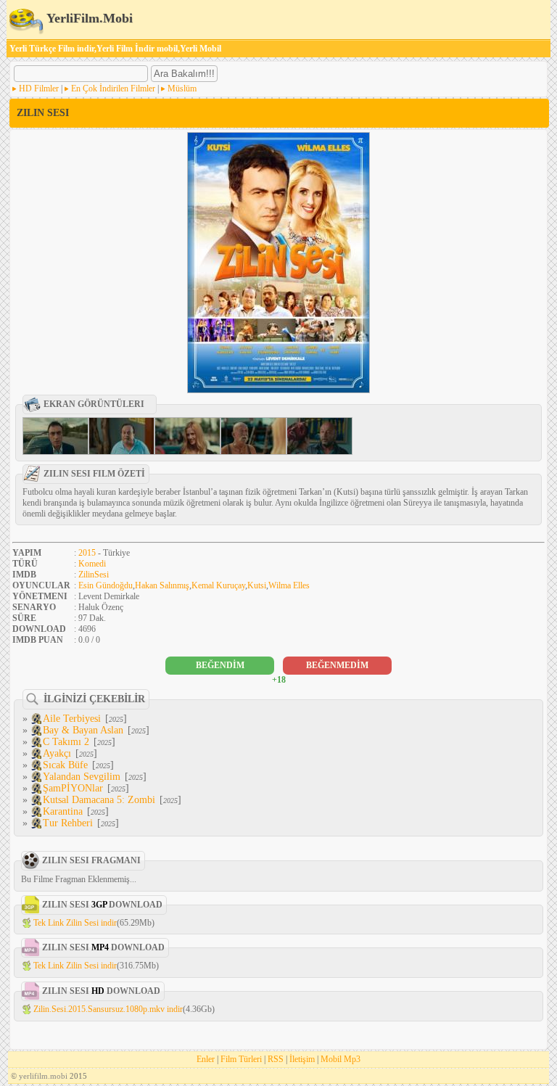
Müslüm (182, 88)
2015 (87, 553)
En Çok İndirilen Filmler (113, 88)
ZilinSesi (93, 574)
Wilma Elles (289, 585)
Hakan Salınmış (162, 585)
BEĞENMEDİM (337, 665)
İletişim (302, 1059)
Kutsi (256, 585)
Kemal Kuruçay (218, 585)
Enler (206, 1059)
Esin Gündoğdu (105, 585)
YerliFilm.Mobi (88, 18)
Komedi (92, 564)
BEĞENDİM (220, 665)
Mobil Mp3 (340, 1059)
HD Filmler (39, 88)
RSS (276, 1059)
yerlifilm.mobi (43, 1075)
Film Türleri (241, 1059)
